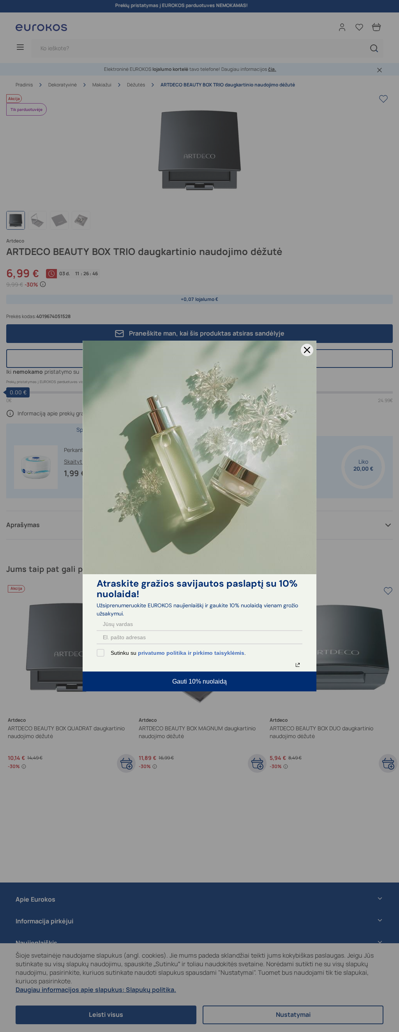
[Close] (307, 350)
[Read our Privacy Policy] (297, 665)
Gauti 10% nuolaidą (199, 681)
